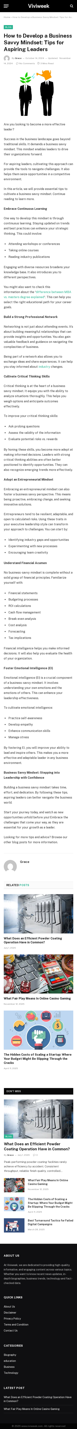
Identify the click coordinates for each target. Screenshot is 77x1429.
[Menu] (6, 6)
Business (9, 1366)
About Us (9, 1306)
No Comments (27, 63)
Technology (11, 1372)
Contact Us (11, 1330)
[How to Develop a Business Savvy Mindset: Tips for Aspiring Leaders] (38, 93)
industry (44, 366)
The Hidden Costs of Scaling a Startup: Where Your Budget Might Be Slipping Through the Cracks (38, 1059)
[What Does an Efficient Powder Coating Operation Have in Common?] (38, 913)
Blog (8, 27)
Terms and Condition (16, 1324)
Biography (10, 1354)
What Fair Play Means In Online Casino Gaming (37, 998)
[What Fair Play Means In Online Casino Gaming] (38, 974)
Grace (18, 58)
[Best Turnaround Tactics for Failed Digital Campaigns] (14, 1225)
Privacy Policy (12, 1318)
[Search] (71, 6)
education (10, 1360)
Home (7, 17)
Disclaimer (10, 1312)
